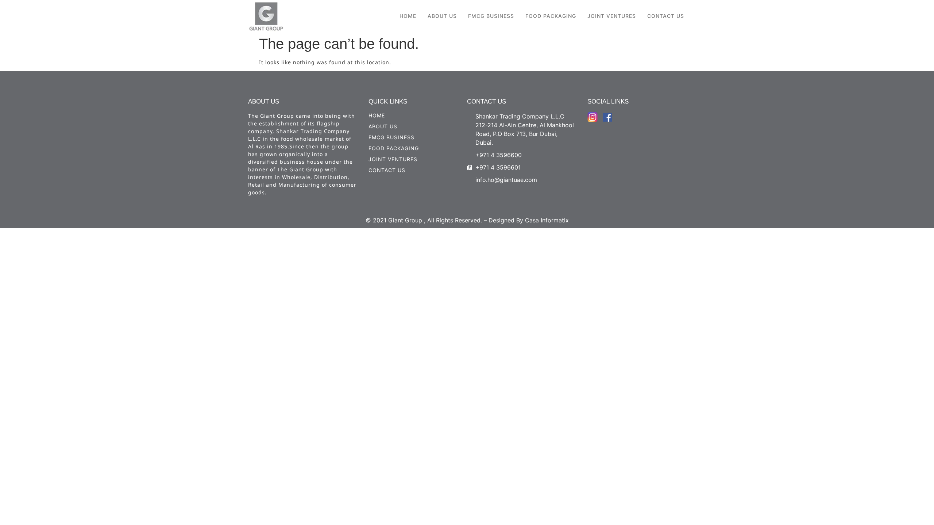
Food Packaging (550, 16)
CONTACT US (665, 16)
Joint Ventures (611, 16)
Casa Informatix (547, 220)
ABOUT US (442, 16)
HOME (408, 16)
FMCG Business (491, 16)
